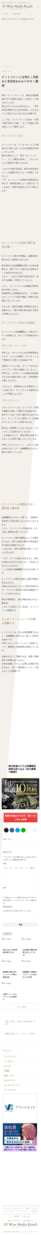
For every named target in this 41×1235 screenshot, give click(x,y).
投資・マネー (7, 839)
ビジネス (35, 1208)
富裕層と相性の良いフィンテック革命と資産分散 (10, 974)
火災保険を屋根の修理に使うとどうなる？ (30, 952)
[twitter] (6, 830)
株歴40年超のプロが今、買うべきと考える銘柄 (20, 817)
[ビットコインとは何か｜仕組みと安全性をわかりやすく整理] (17, 830)
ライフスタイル (9, 1211)
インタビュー (33, 1206)
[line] (23, 830)
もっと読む (21, 1006)
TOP (4, 1206)
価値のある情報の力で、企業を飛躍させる (20, 1221)
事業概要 (16, 1216)
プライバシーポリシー (22, 1213)
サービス (5, 14)
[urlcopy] (34, 830)
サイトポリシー (8, 1213)
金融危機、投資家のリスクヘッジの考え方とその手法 (30, 974)
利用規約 (34, 1211)
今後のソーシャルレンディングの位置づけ (10, 996)
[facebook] (12, 830)
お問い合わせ (17, 14)
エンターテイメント (22, 1211)
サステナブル (7, 1208)
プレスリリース (22, 1206)
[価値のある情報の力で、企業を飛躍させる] (17, 8)
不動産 (27, 1208)
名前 (4, 887)
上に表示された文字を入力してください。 (18, 911)
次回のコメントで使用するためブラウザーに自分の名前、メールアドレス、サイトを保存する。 (20, 900)
